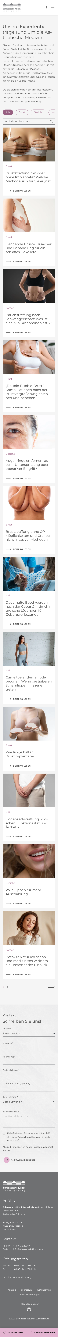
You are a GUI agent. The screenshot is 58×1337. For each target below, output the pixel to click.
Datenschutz (44, 1289)
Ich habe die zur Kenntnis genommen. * (28, 1138)
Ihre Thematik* (10, 1097)
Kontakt (12, 1289)
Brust (22, 112)
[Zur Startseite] (12, 7)
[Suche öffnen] (45, 7)
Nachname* (9, 1056)
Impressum (27, 1289)
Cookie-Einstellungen (29, 1294)
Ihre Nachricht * (11, 1111)
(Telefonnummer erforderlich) (28, 1133)
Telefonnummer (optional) (16, 1083)
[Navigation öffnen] (53, 7)
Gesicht (38, 112)
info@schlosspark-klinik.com (28, 1249)
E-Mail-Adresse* (11, 1070)
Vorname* (8, 1043)
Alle (8, 112)
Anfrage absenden (23, 1160)
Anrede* (7, 1028)
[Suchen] (52, 121)
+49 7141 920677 (21, 1245)
